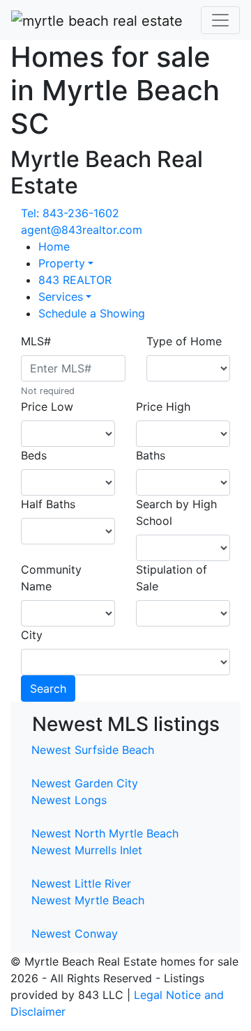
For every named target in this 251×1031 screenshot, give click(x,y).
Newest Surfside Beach (92, 750)
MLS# (36, 341)
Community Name (51, 577)
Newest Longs (69, 800)
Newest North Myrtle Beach (104, 833)
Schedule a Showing (91, 313)
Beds (34, 455)
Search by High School (176, 512)
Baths (150, 455)
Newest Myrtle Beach (87, 900)
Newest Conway (74, 934)
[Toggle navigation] (220, 20)
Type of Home (184, 341)
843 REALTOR (75, 280)
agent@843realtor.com (81, 230)
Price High (163, 407)
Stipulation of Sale (171, 577)
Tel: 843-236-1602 (70, 213)
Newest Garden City (84, 783)
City (32, 635)
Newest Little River (81, 883)
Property (61, 263)
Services (60, 297)
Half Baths (48, 504)
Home (54, 246)
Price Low (47, 407)
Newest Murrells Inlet (86, 850)
